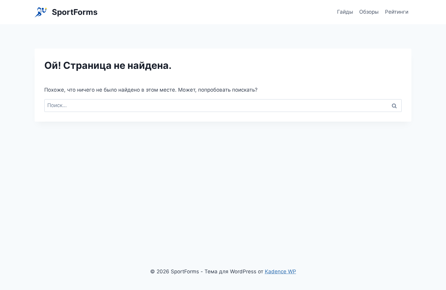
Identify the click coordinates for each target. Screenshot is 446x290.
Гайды (345, 12)
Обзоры (369, 12)
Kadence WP (280, 271)
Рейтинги (396, 12)
